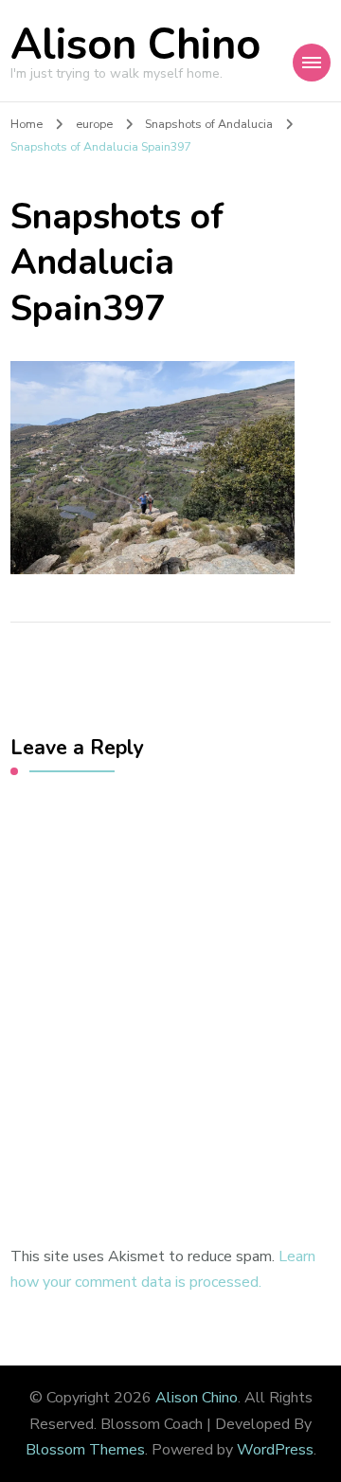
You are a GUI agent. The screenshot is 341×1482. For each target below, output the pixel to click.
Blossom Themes (85, 1449)
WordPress (275, 1449)
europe (94, 124)
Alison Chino (135, 45)
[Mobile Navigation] (312, 62)
